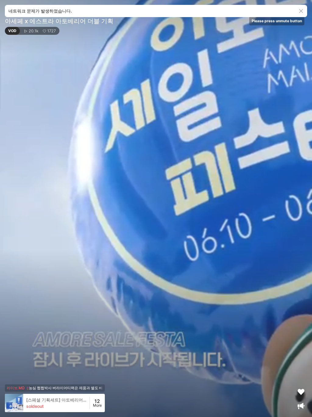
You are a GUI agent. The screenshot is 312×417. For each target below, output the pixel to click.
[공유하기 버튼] (264, 9)
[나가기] (301, 9)
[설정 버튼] (289, 9)
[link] (47, 403)
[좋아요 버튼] (301, 392)
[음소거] (277, 9)
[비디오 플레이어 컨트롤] (156, 208)
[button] (32, 31)
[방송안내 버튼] (301, 406)
